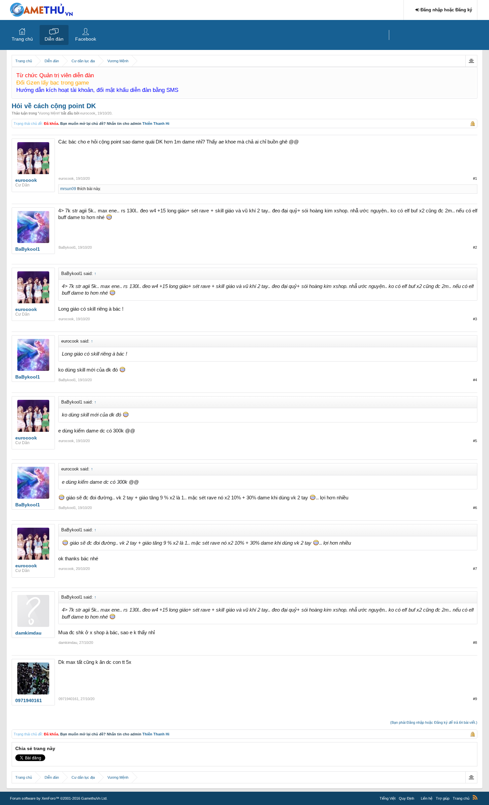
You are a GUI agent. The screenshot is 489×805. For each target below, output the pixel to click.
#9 (475, 699)
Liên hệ (426, 798)
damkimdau (68, 643)
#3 (475, 319)
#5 (475, 441)
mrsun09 (68, 188)
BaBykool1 (67, 247)
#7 (475, 569)
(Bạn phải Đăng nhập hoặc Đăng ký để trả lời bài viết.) (433, 722)
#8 (475, 643)
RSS (475, 797)
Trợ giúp (442, 798)
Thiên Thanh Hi (155, 124)
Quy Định (406, 798)
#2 (475, 247)
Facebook (85, 39)
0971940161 (69, 699)
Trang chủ (22, 39)
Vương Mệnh (49, 113)
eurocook (87, 113)
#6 (475, 508)
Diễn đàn (54, 39)
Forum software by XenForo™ (58, 798)
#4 (475, 380)
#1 (475, 178)
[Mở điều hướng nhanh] (471, 61)
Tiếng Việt (388, 798)
